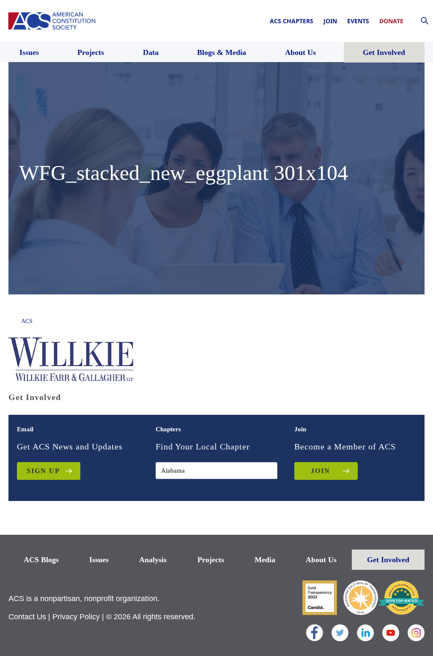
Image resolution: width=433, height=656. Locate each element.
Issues (99, 559)
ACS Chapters (291, 21)
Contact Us (27, 616)
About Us (321, 559)
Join (330, 21)
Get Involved (388, 559)
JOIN (320, 470)
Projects (210, 559)
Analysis (153, 559)
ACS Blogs (41, 559)
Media (265, 559)
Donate (391, 21)
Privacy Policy (76, 616)
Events (358, 21)
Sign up (43, 470)
